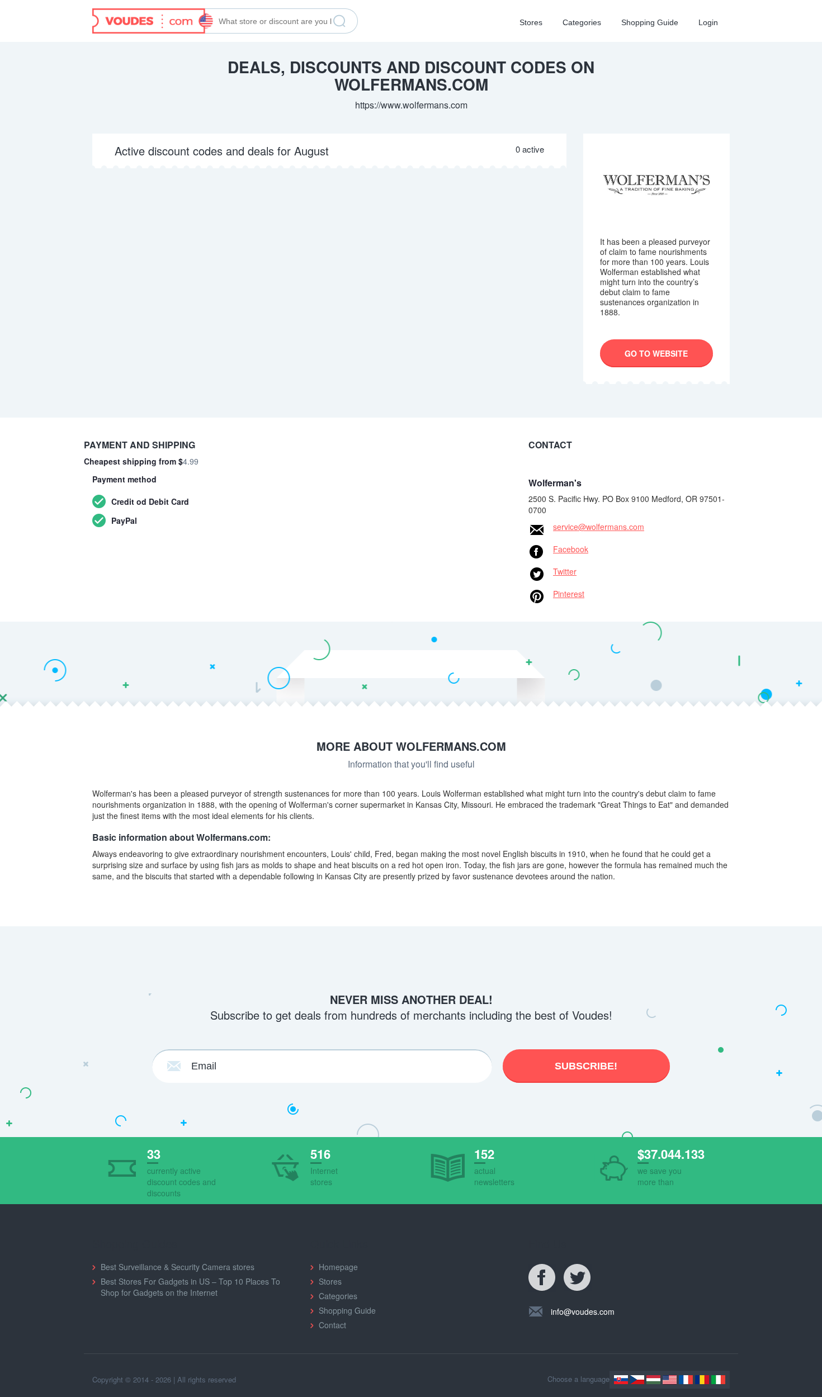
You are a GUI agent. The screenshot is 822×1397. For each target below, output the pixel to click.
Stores (530, 22)
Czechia (637, 1379)
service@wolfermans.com (598, 526)
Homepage (338, 1266)
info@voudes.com (583, 1311)
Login (708, 22)
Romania (702, 1379)
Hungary (653, 1379)
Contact (332, 1324)
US (670, 1379)
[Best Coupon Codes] (152, 19)
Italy (718, 1379)
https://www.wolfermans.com (411, 104)
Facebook (570, 549)
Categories (582, 22)
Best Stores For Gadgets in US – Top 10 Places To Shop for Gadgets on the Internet (190, 1287)
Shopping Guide (649, 22)
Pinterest (568, 593)
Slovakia (621, 1379)
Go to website (656, 353)
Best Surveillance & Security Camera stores (177, 1266)
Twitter (565, 571)
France (686, 1379)
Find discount (339, 21)
